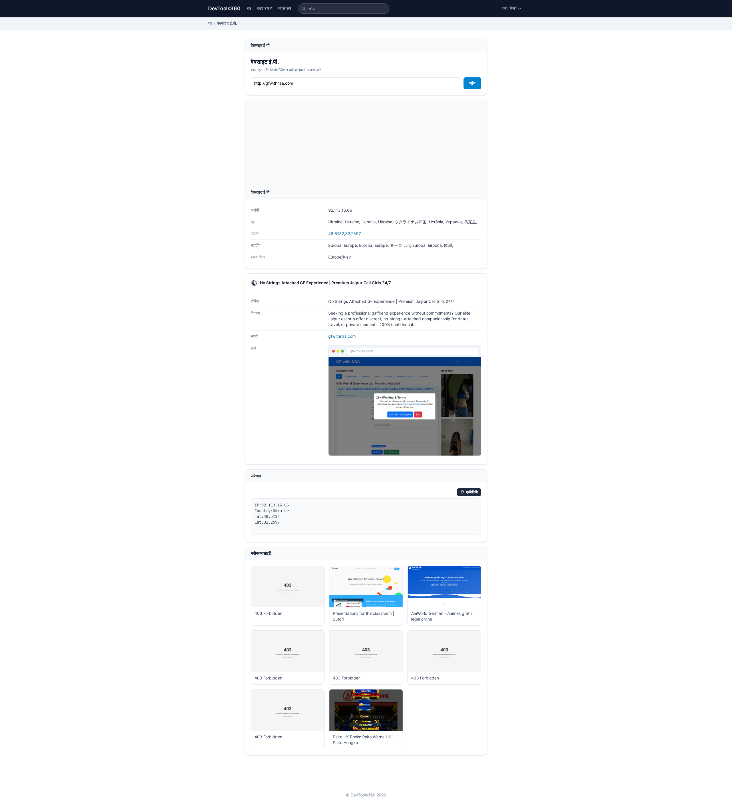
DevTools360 (224, 8)
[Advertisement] (366, 146)
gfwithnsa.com (342, 336)
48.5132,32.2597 (344, 233)
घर (249, 8)
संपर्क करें (284, 8)
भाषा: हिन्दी (508, 8)
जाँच (472, 83)
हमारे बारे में (264, 8)
